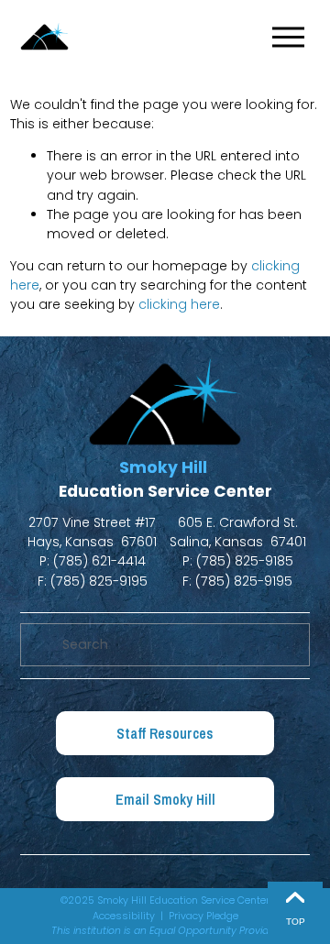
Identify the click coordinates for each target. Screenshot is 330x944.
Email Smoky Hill (165, 799)
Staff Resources (165, 733)
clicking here (179, 304)
